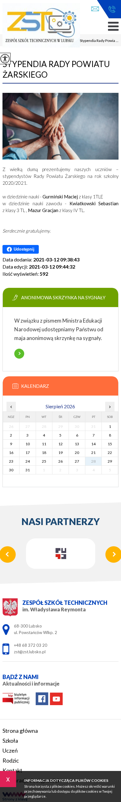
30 (11, 470)
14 (93, 444)
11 (44, 444)
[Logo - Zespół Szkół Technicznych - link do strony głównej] (41, 25)
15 (110, 444)
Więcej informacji (19, 354)
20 (77, 452)
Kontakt (12, 770)
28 (93, 461)
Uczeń (10, 750)
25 (44, 461)
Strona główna (20, 730)
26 (60, 461)
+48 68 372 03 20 (110, 9)
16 (11, 452)
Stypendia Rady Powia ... (97, 41)
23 (11, 461)
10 (27, 444)
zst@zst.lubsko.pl (96, 9)
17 (27, 452)
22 (110, 452)
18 (44, 452)
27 (77, 461)
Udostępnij (24, 249)
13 (77, 444)
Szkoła (10, 740)
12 (60, 444)
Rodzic (10, 760)
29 (110, 461)
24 (27, 461)
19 (60, 452)
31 (27, 470)
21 (93, 452)
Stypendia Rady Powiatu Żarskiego (56, 69)
